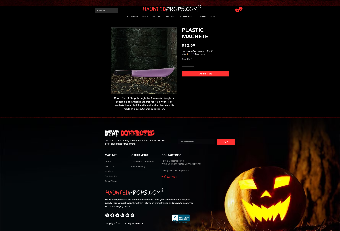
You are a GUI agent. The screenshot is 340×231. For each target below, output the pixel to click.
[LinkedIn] (122, 215)
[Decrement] (184, 64)
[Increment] (192, 64)
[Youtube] (127, 215)
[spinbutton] (188, 64)
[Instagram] (107, 215)
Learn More (200, 54)
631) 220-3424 (169, 176)
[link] (239, 9)
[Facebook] (112, 215)
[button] (132, 16)
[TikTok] (132, 215)
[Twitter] (117, 215)
